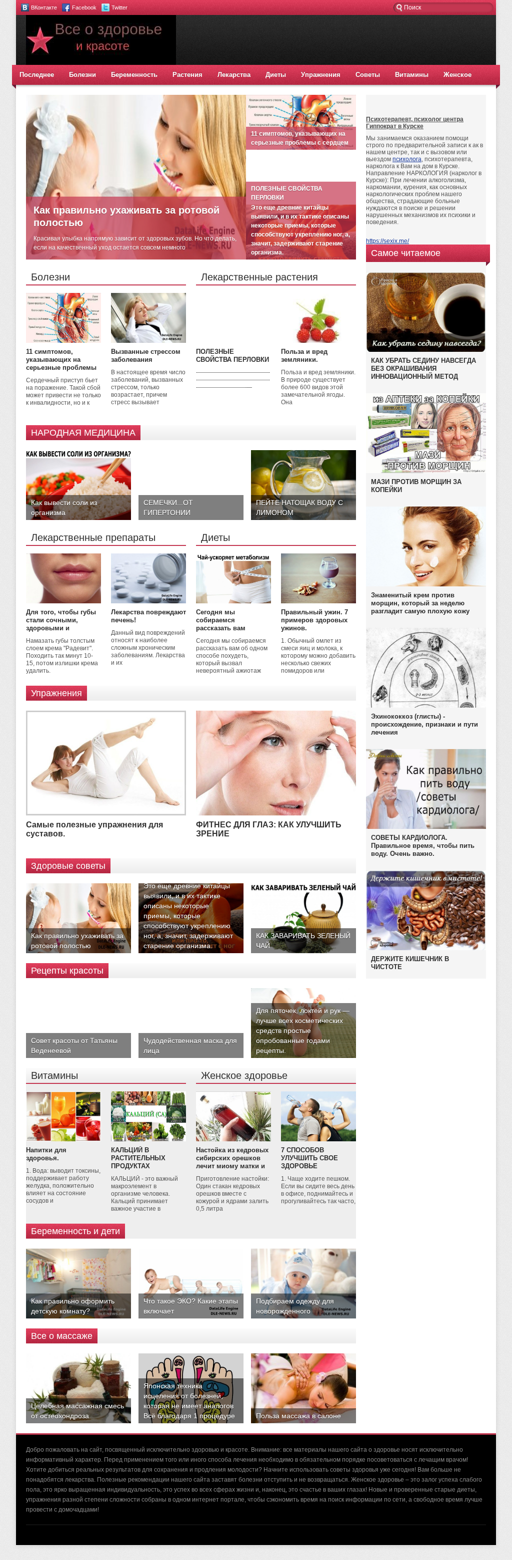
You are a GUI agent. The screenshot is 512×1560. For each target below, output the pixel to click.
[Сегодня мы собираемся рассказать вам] (233, 601)
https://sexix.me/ (387, 241)
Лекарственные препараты (93, 537)
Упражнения (320, 74)
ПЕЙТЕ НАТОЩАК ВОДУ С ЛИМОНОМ (299, 508)
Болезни (82, 74)
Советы (368, 74)
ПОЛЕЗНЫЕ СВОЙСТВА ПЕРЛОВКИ (232, 355)
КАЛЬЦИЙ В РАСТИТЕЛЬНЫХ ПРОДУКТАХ (138, 1158)
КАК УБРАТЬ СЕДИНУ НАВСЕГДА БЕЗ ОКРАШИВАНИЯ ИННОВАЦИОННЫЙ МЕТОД (423, 368)
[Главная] (101, 62)
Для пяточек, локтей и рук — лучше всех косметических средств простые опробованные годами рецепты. (303, 1030)
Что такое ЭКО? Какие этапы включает (191, 1306)
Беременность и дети (75, 1231)
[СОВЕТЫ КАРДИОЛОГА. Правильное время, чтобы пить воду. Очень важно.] (426, 826)
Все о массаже (61, 1336)
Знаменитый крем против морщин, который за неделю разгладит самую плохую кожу (420, 603)
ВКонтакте (44, 7)
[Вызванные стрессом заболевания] (148, 340)
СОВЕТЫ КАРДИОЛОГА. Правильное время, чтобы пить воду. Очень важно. (422, 845)
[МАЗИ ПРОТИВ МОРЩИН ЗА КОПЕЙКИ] (426, 471)
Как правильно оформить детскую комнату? (72, 1306)
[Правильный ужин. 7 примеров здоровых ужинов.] (318, 601)
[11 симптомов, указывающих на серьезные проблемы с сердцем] (63, 340)
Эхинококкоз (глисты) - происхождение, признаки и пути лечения (424, 724)
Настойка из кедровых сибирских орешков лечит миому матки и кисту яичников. (232, 1162)
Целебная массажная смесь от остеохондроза (77, 1411)
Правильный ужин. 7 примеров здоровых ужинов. (314, 620)
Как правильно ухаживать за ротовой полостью (77, 941)
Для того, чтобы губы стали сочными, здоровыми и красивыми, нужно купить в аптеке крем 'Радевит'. (61, 632)
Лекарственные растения (259, 276)
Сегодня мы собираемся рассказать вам (221, 620)
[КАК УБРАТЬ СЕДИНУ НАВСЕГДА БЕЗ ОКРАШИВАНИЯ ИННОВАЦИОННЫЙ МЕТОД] (426, 351)
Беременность (134, 74)
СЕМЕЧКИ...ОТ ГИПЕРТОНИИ (168, 508)
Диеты (276, 74)
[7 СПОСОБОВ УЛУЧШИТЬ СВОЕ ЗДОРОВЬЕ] (318, 1139)
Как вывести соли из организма (64, 508)
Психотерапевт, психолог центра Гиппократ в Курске (415, 123)
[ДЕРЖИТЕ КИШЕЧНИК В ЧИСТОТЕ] (426, 949)
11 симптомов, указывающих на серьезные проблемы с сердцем (61, 363)
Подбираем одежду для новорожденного (295, 1306)
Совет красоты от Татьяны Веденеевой (74, 1045)
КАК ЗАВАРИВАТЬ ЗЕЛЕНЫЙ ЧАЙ (303, 941)
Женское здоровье (244, 1075)
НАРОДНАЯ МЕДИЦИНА (83, 433)
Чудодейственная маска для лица (190, 1045)
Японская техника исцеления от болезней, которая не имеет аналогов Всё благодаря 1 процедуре (189, 1401)
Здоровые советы (68, 866)
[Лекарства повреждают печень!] (148, 601)
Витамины (411, 74)
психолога (407, 159)
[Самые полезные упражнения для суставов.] (106, 813)
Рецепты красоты (67, 971)
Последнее (37, 74)
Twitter (120, 7)
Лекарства (234, 74)
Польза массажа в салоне (298, 1416)
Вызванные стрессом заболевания (145, 355)
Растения (187, 74)
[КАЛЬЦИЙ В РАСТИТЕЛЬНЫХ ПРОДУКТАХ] (148, 1139)
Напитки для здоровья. (46, 1154)
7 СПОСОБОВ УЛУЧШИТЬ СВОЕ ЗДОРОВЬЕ (309, 1158)
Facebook (84, 7)
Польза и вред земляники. (304, 355)
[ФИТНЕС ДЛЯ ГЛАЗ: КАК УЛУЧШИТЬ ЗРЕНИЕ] (276, 813)
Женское (458, 74)
